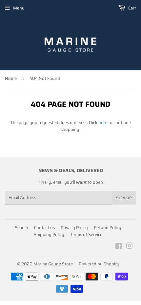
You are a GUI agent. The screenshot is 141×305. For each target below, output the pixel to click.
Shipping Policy (49, 234)
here (102, 122)
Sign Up (124, 198)
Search (21, 227)
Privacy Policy (74, 227)
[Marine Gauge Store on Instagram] (129, 246)
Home (11, 78)
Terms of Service (86, 234)
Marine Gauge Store (53, 263)
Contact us (44, 227)
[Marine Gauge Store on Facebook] (118, 246)
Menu (19, 8)
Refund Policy (107, 227)
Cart (131, 8)
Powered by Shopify (99, 263)
